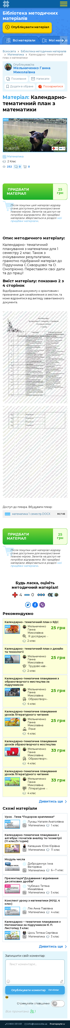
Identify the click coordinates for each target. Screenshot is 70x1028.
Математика (15, 54)
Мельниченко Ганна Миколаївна (31, 70)
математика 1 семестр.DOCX (31, 514)
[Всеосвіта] (6, 4)
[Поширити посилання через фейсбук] (35, 605)
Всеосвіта (9, 51)
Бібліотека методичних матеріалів (43, 51)
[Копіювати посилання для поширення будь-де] (28, 605)
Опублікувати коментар (35, 990)
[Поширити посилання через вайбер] (42, 605)
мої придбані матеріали (36, 219)
